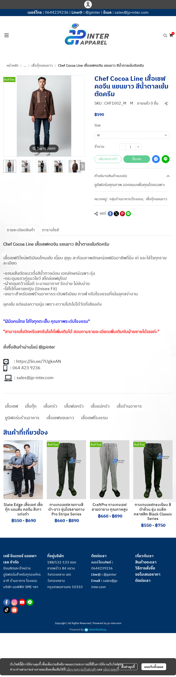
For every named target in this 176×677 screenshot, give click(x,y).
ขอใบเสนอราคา (147, 574)
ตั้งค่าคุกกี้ (128, 667)
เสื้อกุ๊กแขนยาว (42, 66)
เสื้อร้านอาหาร (129, 406)
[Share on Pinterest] (122, 213)
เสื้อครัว (50, 406)
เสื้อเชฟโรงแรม (94, 418)
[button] (165, 35)
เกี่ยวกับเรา (144, 556)
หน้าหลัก (12, 66)
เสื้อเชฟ (11, 406)
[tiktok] (6, 609)
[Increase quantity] (138, 147)
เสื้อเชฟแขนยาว (60, 418)
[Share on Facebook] (110, 213)
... (25, 66)
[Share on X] (116, 213)
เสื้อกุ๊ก (30, 406)
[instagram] (14, 602)
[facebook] (6, 602)
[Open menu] (6, 35)
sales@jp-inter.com (132, 12)
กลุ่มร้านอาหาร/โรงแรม (126, 199)
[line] (29, 602)
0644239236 (56, 12)
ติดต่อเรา (142, 581)
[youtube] (22, 602)
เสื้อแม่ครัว (100, 406)
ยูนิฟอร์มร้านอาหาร (22, 418)
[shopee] (14, 609)
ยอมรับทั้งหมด (153, 667)
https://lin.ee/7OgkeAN (38, 361)
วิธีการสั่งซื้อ (145, 568)
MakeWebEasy (97, 629)
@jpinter (92, 12)
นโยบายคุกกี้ (110, 669)
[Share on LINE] (128, 213)
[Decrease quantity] (123, 147)
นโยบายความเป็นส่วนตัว (81, 669)
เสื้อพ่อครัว (74, 406)
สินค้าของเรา (145, 562)
